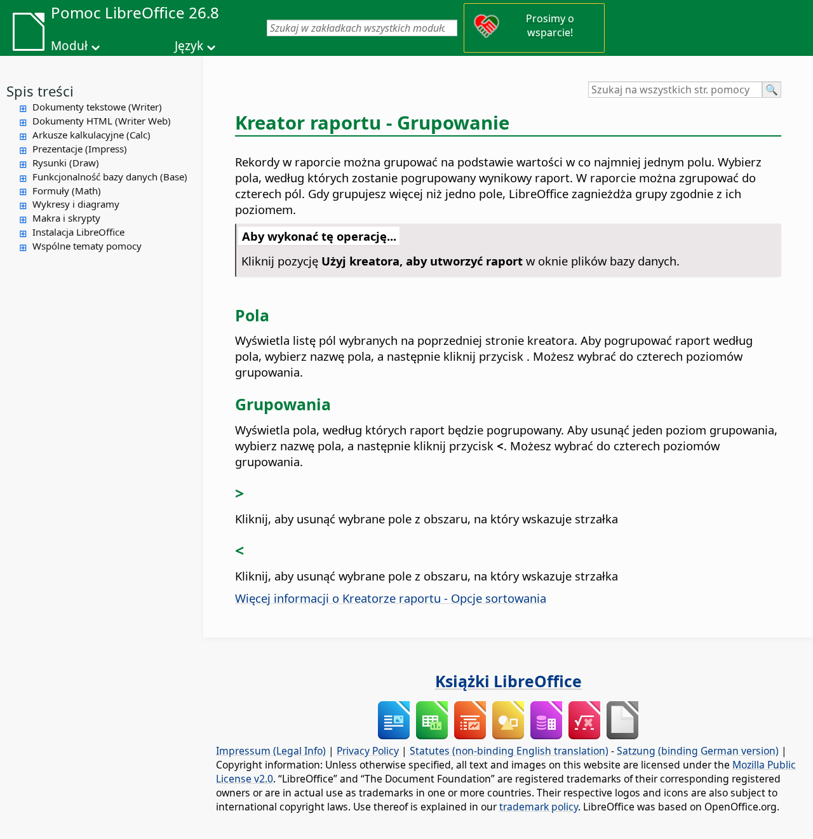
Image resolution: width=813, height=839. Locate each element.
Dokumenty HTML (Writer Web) (101, 120)
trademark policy (538, 807)
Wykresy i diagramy (75, 204)
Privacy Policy (368, 751)
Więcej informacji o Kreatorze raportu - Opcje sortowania (390, 598)
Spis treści (40, 90)
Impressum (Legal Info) (271, 751)
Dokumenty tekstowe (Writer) (97, 106)
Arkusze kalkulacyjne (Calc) (91, 134)
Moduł (69, 45)
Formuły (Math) (66, 190)
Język (189, 45)
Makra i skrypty (66, 217)
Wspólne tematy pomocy (87, 245)
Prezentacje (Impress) (79, 148)
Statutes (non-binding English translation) (509, 751)
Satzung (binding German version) (698, 751)
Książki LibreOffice (508, 681)
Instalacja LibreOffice (78, 231)
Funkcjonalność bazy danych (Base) (109, 176)
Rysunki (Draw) (65, 162)
